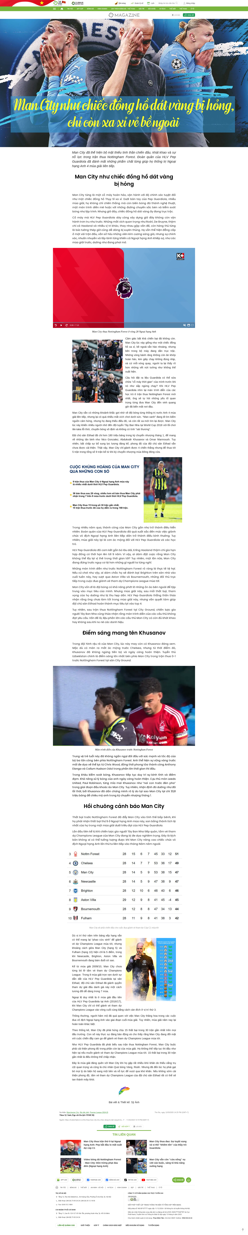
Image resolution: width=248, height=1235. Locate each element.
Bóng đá (90, 9)
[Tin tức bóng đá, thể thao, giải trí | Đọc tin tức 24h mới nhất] (59, 3)
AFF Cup (80, 9)
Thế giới (172, 9)
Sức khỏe (152, 9)
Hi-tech (162, 9)
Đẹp (132, 1187)
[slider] (124, 322)
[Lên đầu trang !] (242, 1229)
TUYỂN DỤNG (153, 1225)
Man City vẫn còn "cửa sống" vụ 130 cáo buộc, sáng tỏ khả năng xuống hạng (167, 1162)
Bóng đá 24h (114, 1180)
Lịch (152, 3)
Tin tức (70, 9)
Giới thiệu (85, 1225)
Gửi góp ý (126, 1126)
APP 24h (64, 1180)
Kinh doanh (102, 9)
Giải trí (141, 9)
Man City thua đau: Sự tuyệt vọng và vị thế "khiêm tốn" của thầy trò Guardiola (168, 1144)
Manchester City (73, 1112)
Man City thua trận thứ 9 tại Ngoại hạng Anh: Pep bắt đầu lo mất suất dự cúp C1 (103, 1144)
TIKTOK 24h (132, 1180)
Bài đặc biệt (84, 1112)
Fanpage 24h (96, 1180)
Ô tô (192, 9)
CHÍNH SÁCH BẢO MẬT (112, 1225)
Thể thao (183, 9)
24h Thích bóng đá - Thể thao (123, 9)
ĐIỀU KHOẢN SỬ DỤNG (135, 1225)
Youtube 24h (151, 1180)
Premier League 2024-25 (99, 1112)
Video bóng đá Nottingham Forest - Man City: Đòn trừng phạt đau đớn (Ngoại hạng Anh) (102, 1162)
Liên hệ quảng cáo (66, 1225)
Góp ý (96, 1225)
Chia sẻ (191, 15)
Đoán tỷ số (139, 3)
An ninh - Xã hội (97, 1187)
